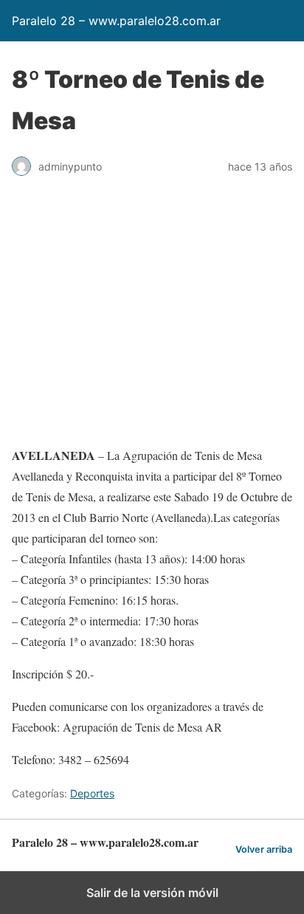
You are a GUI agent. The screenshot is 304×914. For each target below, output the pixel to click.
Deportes (92, 793)
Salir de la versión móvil (152, 892)
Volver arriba (263, 849)
